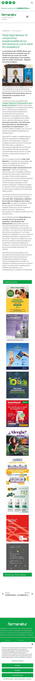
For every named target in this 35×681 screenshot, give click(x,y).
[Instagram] (10, 2)
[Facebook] (3, 2)
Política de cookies (8, 678)
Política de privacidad (19, 678)
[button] (32, 644)
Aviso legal (28, 678)
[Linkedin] (13, 2)
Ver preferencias (17, 675)
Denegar (17, 670)
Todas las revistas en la (15, 8)
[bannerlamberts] (17, 299)
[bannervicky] (17, 556)
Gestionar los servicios (17, 660)
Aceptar (17, 665)
